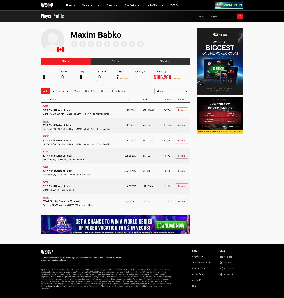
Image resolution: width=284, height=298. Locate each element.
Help (194, 286)
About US (196, 280)
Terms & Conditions (201, 262)
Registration (198, 256)
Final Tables (118, 91)
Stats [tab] (65, 61)
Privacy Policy (198, 268)
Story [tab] (115, 61)
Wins (77, 91)
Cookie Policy (198, 274)
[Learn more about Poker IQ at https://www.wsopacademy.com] (144, 71)
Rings (103, 91)
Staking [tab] (165, 61)
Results (181, 110)
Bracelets (90, 91)
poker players (56, 286)
